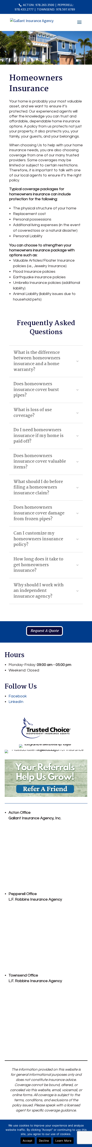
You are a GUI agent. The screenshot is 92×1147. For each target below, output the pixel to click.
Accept (28, 1140)
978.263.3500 (44, 5)
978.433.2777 (24, 9)
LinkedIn (16, 702)
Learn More (63, 1140)
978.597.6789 (65, 9)
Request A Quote (44, 631)
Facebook (18, 696)
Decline (44, 1140)
